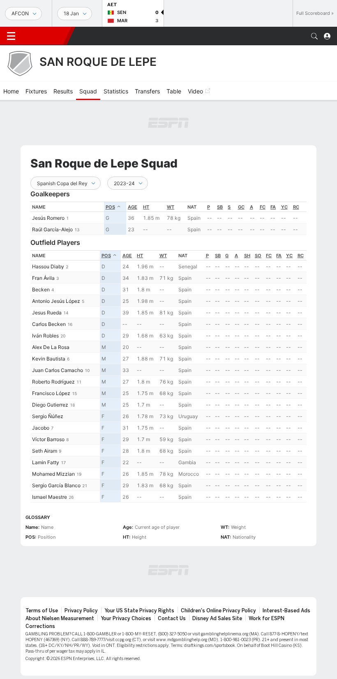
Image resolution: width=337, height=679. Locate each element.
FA (273, 207)
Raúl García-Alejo (52, 229)
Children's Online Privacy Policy (218, 611)
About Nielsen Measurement (59, 618)
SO (258, 255)
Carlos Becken (49, 324)
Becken (41, 289)
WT (170, 207)
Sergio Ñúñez (47, 416)
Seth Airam (44, 451)
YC (284, 207)
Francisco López (51, 393)
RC (296, 207)
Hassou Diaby (48, 266)
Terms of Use (41, 611)
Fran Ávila (43, 278)
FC (262, 207)
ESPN (44, 36)
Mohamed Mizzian (53, 474)
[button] (314, 36)
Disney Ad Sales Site (217, 618)
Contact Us (172, 618)
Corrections (40, 626)
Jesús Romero (48, 218)
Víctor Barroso (48, 439)
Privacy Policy (81, 611)
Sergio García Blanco (56, 485)
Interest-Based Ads (286, 611)
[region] (168, 218)
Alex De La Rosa (50, 347)
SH (247, 255)
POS (110, 207)
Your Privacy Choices (126, 618)
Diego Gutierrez (50, 405)
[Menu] (11, 36)
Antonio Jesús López (56, 301)
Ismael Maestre (49, 497)
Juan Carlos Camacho (57, 370)
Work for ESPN (266, 618)
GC (241, 207)
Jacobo (40, 428)
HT (146, 207)
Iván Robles (45, 336)
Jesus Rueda (47, 312)
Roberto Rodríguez (53, 382)
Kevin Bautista (48, 359)
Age (132, 207)
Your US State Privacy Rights (139, 611)
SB (220, 207)
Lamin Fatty (45, 462)
